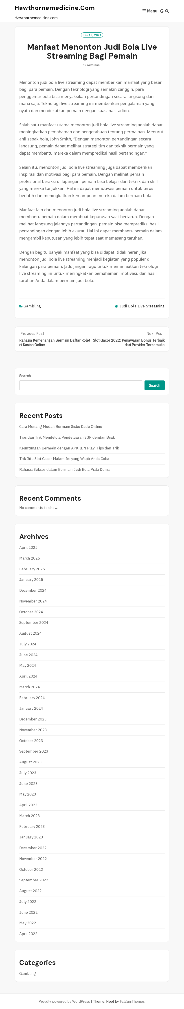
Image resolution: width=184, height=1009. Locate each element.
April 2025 (28, 547)
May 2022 (27, 922)
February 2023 (32, 826)
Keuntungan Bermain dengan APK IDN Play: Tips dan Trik (69, 448)
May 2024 (27, 665)
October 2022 (31, 869)
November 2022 (33, 858)
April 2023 (28, 804)
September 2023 (33, 751)
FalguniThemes (132, 1001)
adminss (93, 65)
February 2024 (32, 697)
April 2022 (28, 933)
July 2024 (27, 644)
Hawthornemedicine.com (55, 8)
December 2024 (33, 590)
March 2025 (29, 558)
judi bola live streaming (142, 306)
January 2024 (31, 708)
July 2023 (27, 772)
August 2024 (30, 633)
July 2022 (27, 901)
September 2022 (33, 880)
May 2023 (27, 794)
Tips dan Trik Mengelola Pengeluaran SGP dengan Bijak (67, 437)
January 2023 (31, 837)
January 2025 (31, 579)
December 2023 (33, 719)
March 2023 (29, 815)
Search (25, 375)
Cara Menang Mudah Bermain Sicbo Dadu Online (60, 426)
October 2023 (31, 740)
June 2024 (28, 654)
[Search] (167, 11)
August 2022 (30, 890)
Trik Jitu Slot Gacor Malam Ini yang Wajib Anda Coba (64, 458)
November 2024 (33, 601)
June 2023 (28, 783)
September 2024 (33, 622)
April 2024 (28, 676)
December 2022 (33, 847)
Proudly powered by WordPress (64, 1001)
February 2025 (32, 569)
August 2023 (30, 762)
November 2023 (33, 729)
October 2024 (31, 611)
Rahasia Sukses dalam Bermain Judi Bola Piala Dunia (64, 469)
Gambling (32, 306)
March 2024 (29, 687)
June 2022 (28, 912)
